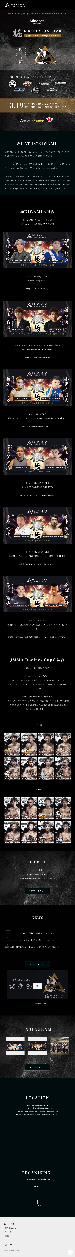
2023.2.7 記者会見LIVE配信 (37, 1003)
